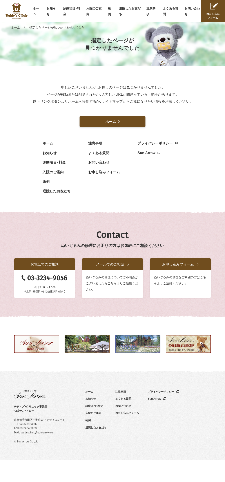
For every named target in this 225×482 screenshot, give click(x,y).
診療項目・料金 (54, 162)
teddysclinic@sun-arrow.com (38, 432)
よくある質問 (98, 152)
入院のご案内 (53, 171)
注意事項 (95, 143)
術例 (46, 181)
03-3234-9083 (28, 428)
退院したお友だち (57, 190)
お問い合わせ (98, 162)
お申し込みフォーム (104, 171)
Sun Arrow (146, 152)
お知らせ (50, 152)
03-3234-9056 (47, 278)
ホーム (15, 27)
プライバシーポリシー (155, 143)
